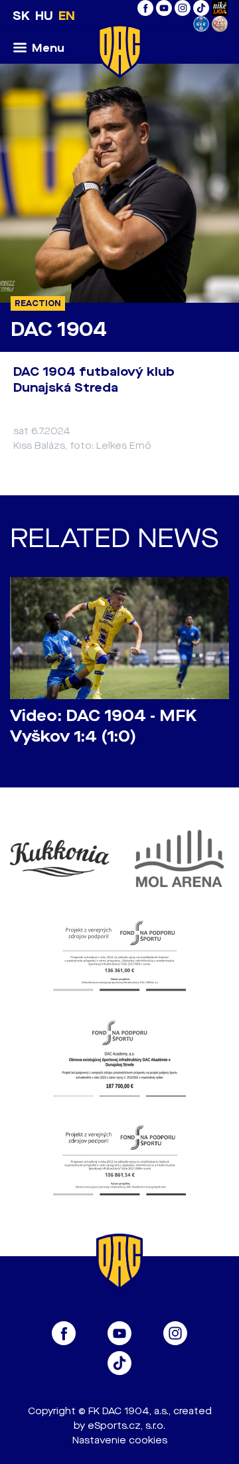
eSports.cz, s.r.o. (126, 1426)
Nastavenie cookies (119, 1440)
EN (66, 16)
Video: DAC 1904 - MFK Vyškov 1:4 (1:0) (103, 726)
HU (44, 16)
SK (21, 16)
